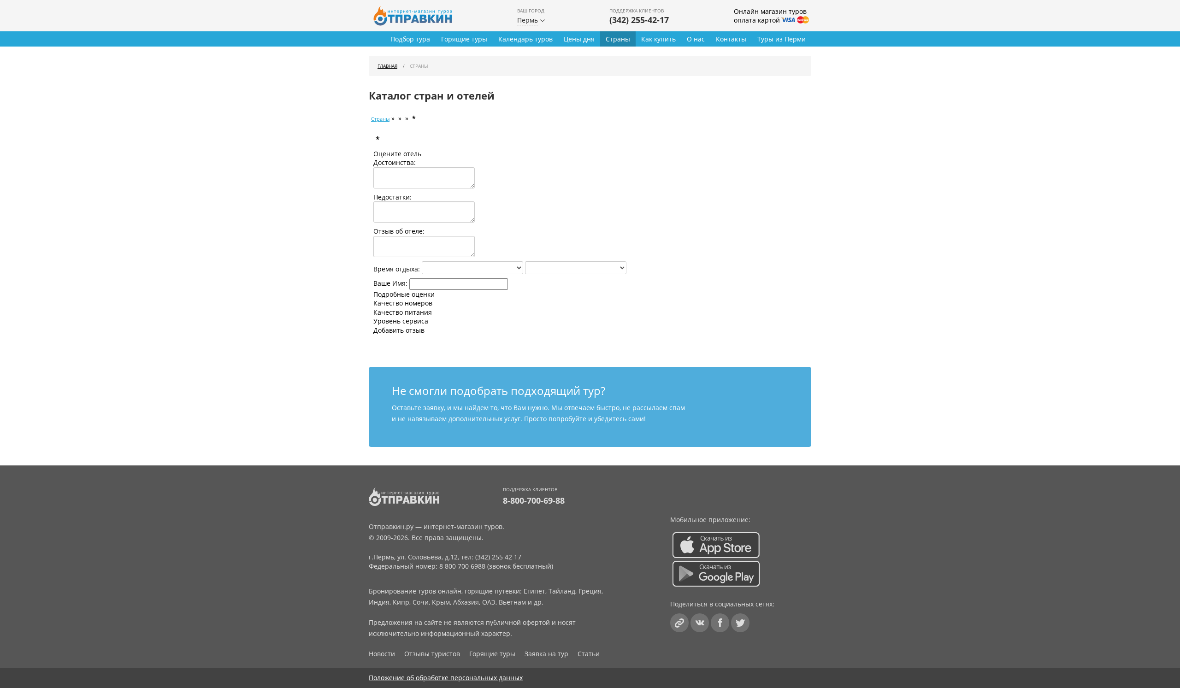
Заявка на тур (546, 653)
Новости (382, 653)
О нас (696, 39)
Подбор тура (410, 39)
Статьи (589, 653)
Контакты (731, 39)
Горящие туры (464, 39)
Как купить (658, 39)
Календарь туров (525, 39)
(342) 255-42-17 (639, 19)
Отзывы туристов (432, 653)
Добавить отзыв (399, 330)
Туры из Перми (781, 39)
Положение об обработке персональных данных (446, 677)
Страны (618, 39)
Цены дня (579, 39)
